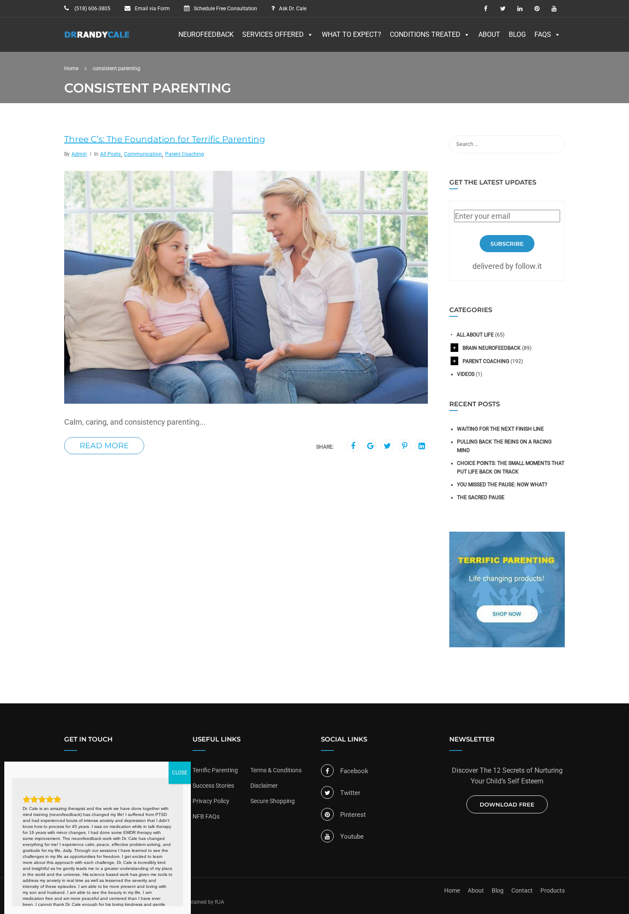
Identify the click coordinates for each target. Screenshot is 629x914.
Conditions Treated (425, 34)
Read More (104, 445)
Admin (79, 154)
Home (452, 890)
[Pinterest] (404, 446)
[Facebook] (353, 446)
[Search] (554, 144)
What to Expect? (351, 34)
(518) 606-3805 (91, 9)
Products (552, 890)
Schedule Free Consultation (225, 9)
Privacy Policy (211, 801)
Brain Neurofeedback (492, 348)
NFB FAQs (206, 816)
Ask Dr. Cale (292, 9)
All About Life (475, 335)
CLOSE (179, 773)
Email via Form (152, 9)
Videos (466, 374)
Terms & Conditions (276, 770)
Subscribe (507, 243)
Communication (143, 154)
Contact (522, 890)
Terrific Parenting (215, 770)
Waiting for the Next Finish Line (500, 429)
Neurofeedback (206, 34)
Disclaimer (264, 785)
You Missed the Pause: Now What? (502, 485)
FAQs (542, 34)
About (489, 34)
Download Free (507, 804)
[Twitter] (387, 446)
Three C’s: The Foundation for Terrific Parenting (164, 139)
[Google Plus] (370, 446)
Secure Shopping (272, 801)
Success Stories (213, 785)
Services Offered (273, 34)
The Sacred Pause (480, 497)
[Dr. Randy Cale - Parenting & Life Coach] (97, 39)
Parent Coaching (184, 154)
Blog (517, 34)
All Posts (110, 154)
